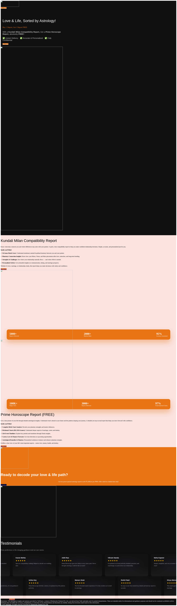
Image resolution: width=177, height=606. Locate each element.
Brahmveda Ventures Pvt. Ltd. (39, 604)
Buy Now (4, 8)
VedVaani (8, 604)
